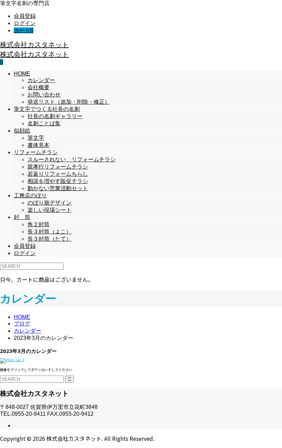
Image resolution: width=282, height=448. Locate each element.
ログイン (25, 23)
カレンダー (41, 80)
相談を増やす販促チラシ (58, 181)
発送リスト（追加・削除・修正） (69, 102)
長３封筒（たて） (50, 239)
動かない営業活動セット (58, 188)
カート (23, 30)
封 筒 (22, 217)
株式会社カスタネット (34, 44)
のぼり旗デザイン (50, 203)
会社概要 (39, 87)
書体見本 (39, 145)
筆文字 (36, 138)
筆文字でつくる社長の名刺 (47, 109)
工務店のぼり (30, 195)
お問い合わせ (44, 94)
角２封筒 (39, 224)
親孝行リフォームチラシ (58, 167)
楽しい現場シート (50, 210)
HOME (22, 74)
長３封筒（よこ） (50, 231)
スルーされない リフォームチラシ (72, 159)
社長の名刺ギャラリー (55, 116)
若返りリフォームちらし (58, 174)
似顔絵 (22, 131)
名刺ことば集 (44, 123)
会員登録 (25, 16)
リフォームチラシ (36, 152)
